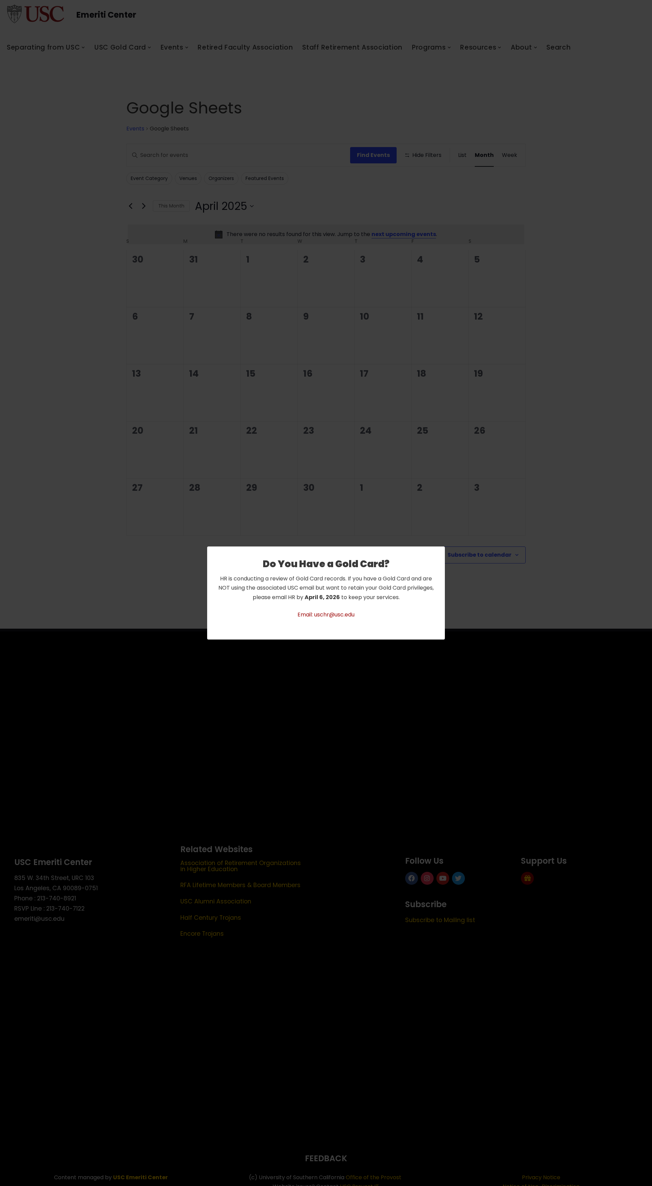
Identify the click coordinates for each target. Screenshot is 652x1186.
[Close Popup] (440, 552)
